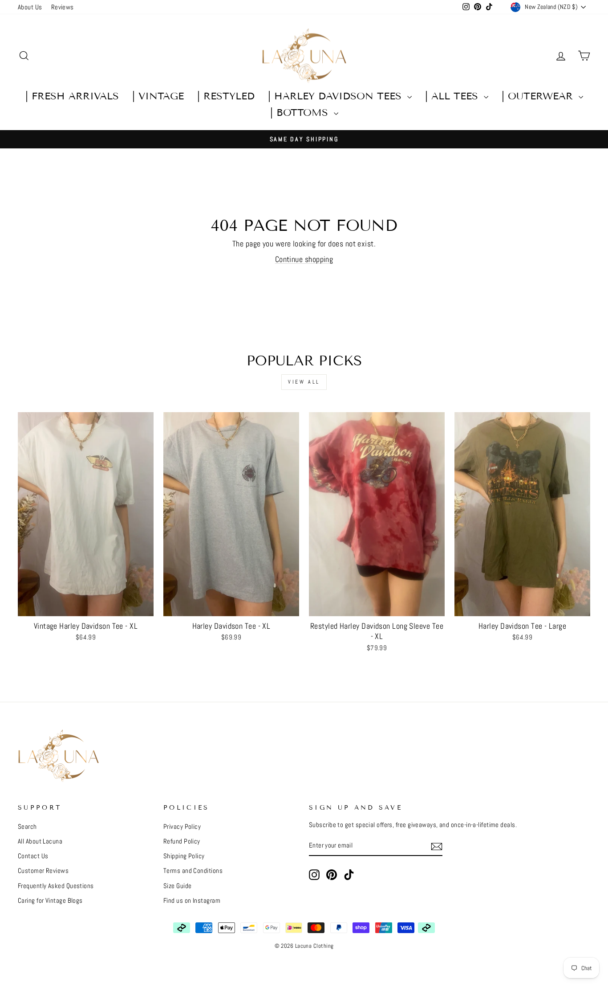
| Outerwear (539, 96)
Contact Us (33, 856)
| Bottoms (301, 112)
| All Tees (453, 96)
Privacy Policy (182, 826)
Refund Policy (181, 841)
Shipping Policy (184, 856)
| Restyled (226, 96)
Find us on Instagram (191, 900)
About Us (30, 7)
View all (304, 381)
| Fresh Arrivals (72, 96)
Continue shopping (304, 259)
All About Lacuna (40, 841)
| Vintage (158, 96)
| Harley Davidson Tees (336, 96)
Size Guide (177, 885)
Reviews (62, 7)
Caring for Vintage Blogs (50, 900)
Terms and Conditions (193, 870)
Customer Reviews (43, 870)
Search (27, 826)
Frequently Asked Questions (56, 885)
